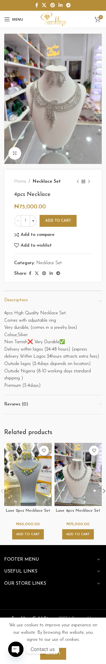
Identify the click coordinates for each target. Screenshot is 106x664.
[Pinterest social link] (52, 5)
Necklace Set (47, 181)
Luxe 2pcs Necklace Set (28, 511)
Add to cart (58, 221)
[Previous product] (78, 182)
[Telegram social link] (68, 5)
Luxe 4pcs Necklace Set (78, 511)
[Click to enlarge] (14, 153)
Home (20, 181)
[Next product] (89, 182)
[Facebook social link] (36, 5)
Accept (53, 654)
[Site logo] (53, 19)
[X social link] (44, 5)
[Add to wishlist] (44, 451)
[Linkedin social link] (60, 5)
